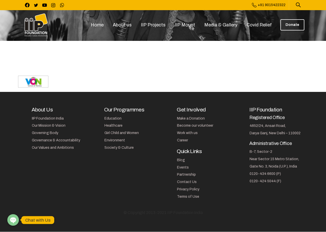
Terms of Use (188, 196)
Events (183, 167)
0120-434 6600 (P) (265, 174)
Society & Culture (119, 148)
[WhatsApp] (62, 5)
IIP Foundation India (48, 118)
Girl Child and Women (121, 133)
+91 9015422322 (272, 5)
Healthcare (113, 125)
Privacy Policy (188, 189)
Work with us (187, 133)
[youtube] (44, 5)
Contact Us (187, 182)
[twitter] (36, 5)
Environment (114, 140)
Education (112, 118)
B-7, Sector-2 (261, 152)
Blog (181, 160)
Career (182, 140)
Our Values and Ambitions (53, 148)
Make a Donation (191, 118)
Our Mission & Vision (48, 125)
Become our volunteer (195, 125)
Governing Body (45, 133)
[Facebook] (27, 5)
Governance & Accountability (56, 140)
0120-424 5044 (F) (265, 181)
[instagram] (53, 5)
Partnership (186, 174)
